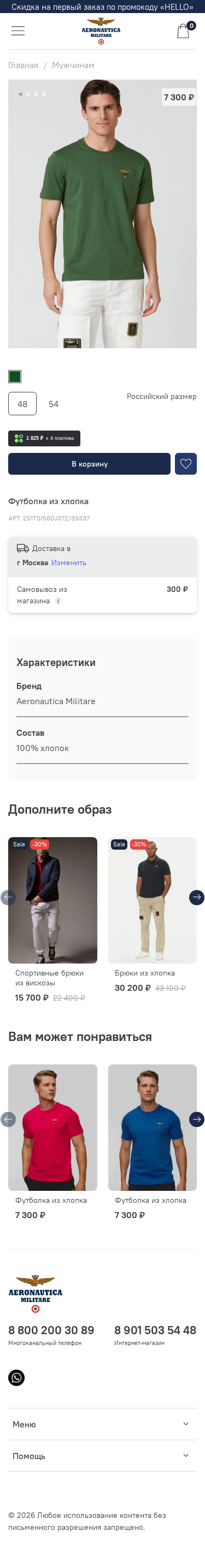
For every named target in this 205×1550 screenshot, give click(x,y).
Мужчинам (73, 64)
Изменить (68, 562)
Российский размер (162, 396)
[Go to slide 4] (43, 94)
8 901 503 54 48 (155, 1330)
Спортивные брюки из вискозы (49, 978)
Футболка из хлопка (51, 1201)
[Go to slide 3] (36, 94)
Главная (23, 64)
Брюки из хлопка (145, 973)
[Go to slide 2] (28, 94)
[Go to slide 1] (20, 94)
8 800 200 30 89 (51, 1330)
